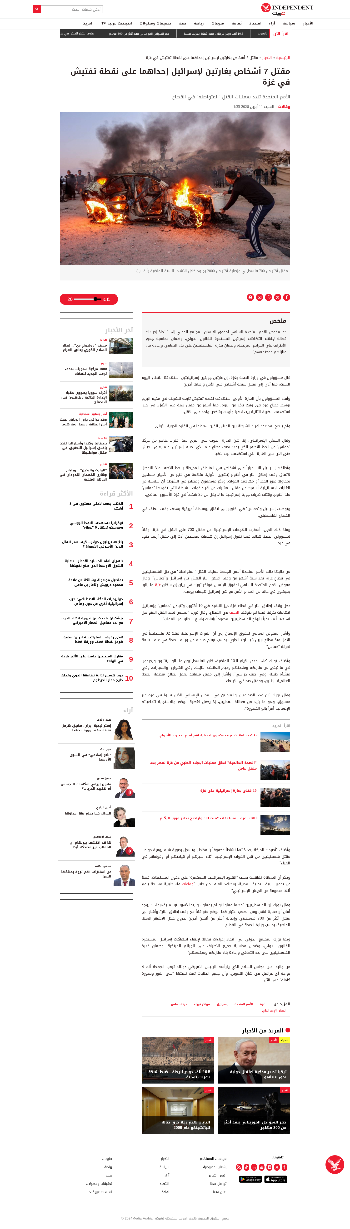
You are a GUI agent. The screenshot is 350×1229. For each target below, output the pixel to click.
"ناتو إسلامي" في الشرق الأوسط (90, 757)
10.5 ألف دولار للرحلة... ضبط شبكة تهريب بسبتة (238, 33)
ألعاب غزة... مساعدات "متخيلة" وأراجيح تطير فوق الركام (208, 818)
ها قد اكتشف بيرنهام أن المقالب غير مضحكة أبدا (90, 845)
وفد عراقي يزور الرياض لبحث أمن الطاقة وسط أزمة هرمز (83, 422)
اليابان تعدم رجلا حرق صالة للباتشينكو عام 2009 (186, 1125)
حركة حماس (179, 1004)
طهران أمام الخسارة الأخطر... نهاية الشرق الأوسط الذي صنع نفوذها (94, 563)
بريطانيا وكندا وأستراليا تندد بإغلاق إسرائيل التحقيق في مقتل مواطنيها (83, 448)
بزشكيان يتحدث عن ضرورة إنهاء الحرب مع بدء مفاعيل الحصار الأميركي (92, 620)
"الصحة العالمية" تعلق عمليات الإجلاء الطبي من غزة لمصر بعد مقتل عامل (203, 766)
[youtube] (262, 1167)
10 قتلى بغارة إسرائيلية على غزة (228, 791)
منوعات (217, 23)
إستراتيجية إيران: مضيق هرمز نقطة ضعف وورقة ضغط (86, 728)
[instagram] (269, 1167)
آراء (272, 23)
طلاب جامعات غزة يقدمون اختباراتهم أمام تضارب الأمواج (208, 735)
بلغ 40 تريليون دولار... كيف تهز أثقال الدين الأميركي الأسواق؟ (92, 544)
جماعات (188, 884)
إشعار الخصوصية (214, 1167)
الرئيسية (283, 57)
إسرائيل (222, 1004)
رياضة (199, 23)
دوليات (102, 437)
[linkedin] (254, 1167)
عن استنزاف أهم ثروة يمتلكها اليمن (86, 874)
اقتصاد (255, 23)
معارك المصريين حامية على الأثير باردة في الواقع (92, 658)
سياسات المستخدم (213, 1159)
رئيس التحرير (217, 1175)
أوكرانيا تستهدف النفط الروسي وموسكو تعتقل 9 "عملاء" (96, 525)
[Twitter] (277, 1167)
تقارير (103, 339)
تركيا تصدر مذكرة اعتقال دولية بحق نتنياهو (258, 1074)
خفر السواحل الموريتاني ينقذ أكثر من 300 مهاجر (164, 33)
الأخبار (308, 23)
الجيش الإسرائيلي (274, 1010)
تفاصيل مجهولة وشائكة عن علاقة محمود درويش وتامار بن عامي (95, 582)
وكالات (284, 106)
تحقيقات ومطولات (155, 23)
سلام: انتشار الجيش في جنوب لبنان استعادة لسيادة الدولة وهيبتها (76, 33)
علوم (104, 363)
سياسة (289, 23)
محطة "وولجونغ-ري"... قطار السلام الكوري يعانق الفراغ (84, 347)
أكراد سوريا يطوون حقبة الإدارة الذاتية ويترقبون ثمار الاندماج (84, 397)
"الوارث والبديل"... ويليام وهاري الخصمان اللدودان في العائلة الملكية (83, 475)
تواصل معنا (218, 1183)
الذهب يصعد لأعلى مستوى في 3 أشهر (96, 506)
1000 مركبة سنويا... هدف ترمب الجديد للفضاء (86, 371)
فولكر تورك (202, 1004)
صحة (182, 23)
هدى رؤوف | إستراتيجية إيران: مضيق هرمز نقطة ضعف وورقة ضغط (92, 639)
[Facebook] (284, 1167)
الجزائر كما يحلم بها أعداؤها (88, 813)
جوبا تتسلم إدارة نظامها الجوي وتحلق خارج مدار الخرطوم (91, 677)
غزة (158, 584)
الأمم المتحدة (244, 1004)
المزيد (88, 23)
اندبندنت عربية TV (116, 23)
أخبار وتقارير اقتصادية (93, 413)
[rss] (239, 1167)
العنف (234, 612)
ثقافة (237, 23)
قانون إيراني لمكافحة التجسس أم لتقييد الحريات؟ (86, 786)
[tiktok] (247, 1167)
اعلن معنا (219, 1192)
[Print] (250, 297)
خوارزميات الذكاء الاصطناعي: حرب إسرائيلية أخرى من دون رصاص (96, 601)
